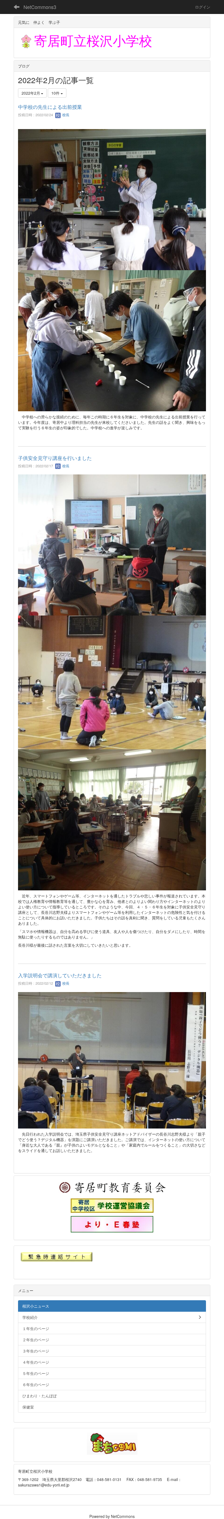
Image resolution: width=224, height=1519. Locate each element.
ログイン (202, 7)
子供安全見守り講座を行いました (55, 457)
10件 (56, 93)
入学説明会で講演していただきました (60, 975)
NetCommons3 (39, 6)
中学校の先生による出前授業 (50, 106)
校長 (65, 114)
